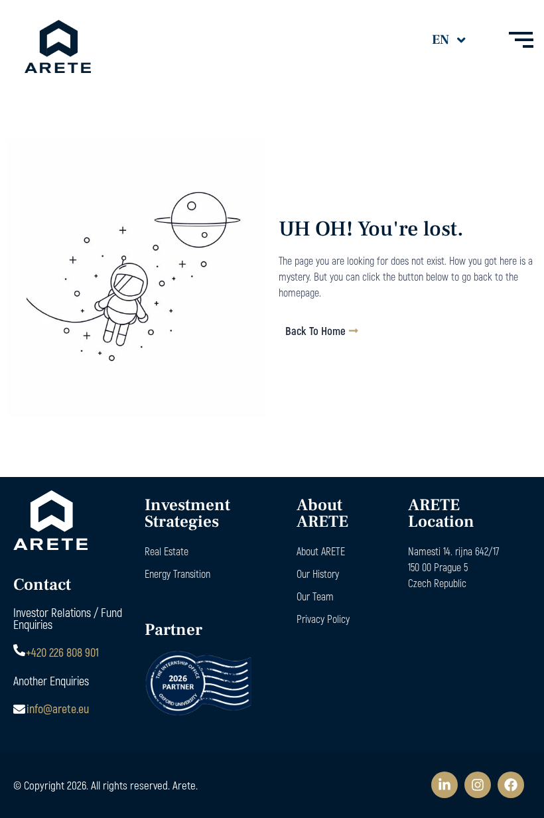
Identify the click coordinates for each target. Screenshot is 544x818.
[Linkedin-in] (444, 785)
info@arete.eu (58, 708)
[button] (458, 39)
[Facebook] (511, 785)
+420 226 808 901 (62, 652)
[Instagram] (477, 785)
